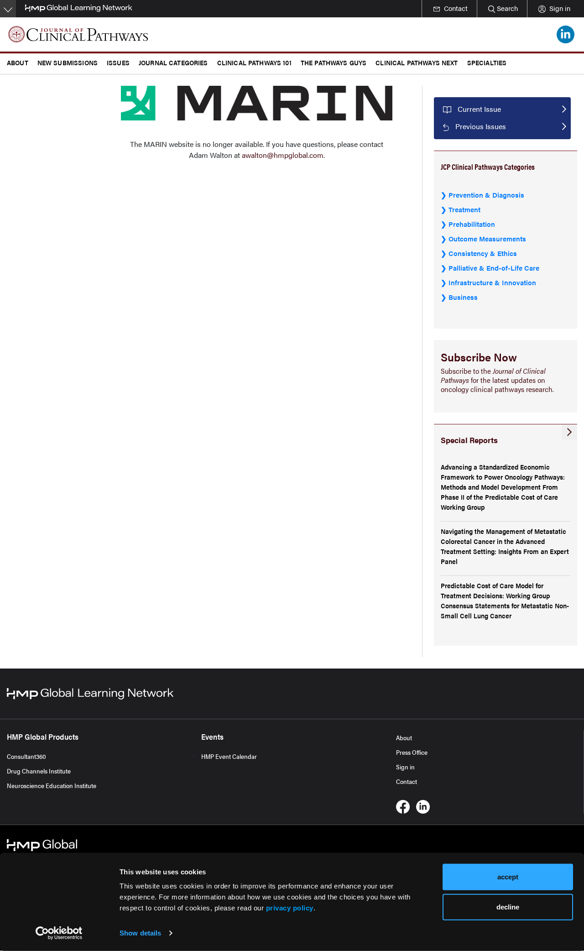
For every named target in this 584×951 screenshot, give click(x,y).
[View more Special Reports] (569, 432)
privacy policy (289, 908)
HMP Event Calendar (229, 756)
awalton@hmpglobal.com (282, 155)
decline (507, 906)
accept (507, 877)
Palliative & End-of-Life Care (493, 267)
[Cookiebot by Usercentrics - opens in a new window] (59, 933)
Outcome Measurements (487, 238)
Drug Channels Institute (39, 770)
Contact (406, 781)
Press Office (412, 752)
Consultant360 (26, 756)
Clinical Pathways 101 (254, 62)
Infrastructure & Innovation (492, 282)
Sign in (405, 766)
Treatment (464, 209)
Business (463, 297)
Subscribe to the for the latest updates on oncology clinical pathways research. (497, 380)
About (404, 737)
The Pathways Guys (334, 62)
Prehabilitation (471, 224)
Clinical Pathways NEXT (416, 62)
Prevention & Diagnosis (486, 194)
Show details (140, 933)
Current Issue (479, 109)
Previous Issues (480, 126)
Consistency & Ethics (482, 253)
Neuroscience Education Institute (51, 785)
